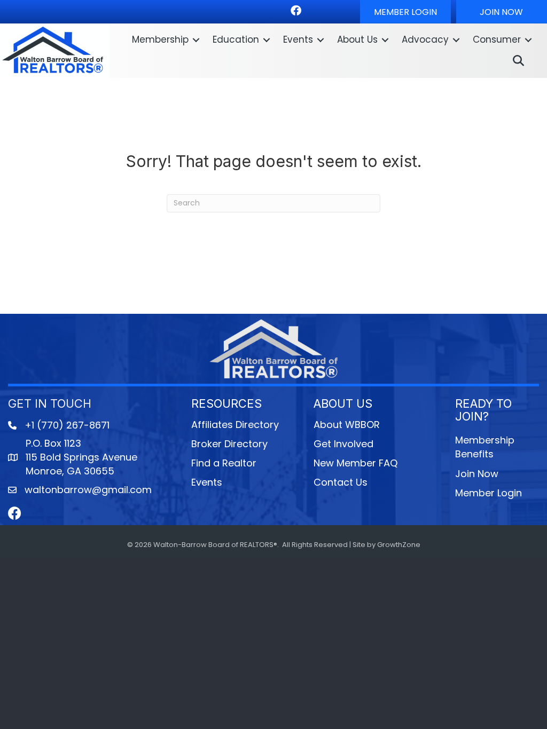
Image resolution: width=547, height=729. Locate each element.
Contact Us (341, 482)
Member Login (488, 493)
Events (298, 39)
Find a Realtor (223, 463)
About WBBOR (347, 424)
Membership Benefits (484, 447)
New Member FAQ (355, 463)
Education (236, 39)
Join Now (476, 473)
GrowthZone (398, 545)
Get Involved (343, 443)
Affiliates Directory (235, 424)
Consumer (497, 39)
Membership (160, 39)
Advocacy (425, 39)
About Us (357, 39)
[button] (405, 11)
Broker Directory (229, 443)
